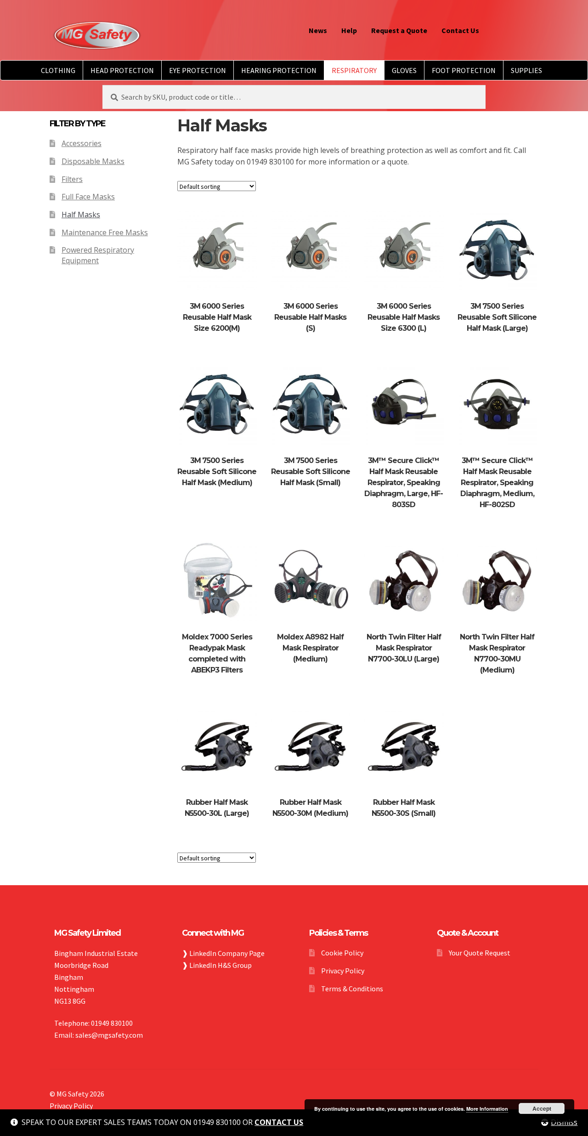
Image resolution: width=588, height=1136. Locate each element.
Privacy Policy (342, 970)
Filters (72, 179)
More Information (487, 1108)
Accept (541, 1108)
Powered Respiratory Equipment (98, 255)
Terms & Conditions (352, 988)
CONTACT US (278, 1122)
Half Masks (81, 214)
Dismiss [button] (564, 1122)
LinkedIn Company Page (227, 953)
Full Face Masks (88, 197)
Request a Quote (399, 30)
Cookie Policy (342, 952)
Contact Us (460, 30)
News (318, 30)
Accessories (82, 143)
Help (349, 30)
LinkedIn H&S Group (220, 965)
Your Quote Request (479, 952)
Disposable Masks (93, 161)
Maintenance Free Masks (105, 232)
